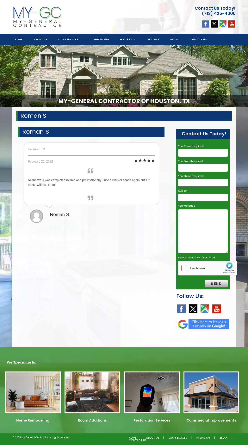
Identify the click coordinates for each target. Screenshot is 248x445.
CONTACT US (137, 440)
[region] (124, 76)
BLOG (223, 438)
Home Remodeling (32, 420)
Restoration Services (151, 420)
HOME (133, 438)
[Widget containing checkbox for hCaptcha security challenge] (207, 268)
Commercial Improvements (211, 420)
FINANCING (203, 438)
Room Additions (92, 420)
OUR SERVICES (178, 438)
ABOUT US (152, 438)
